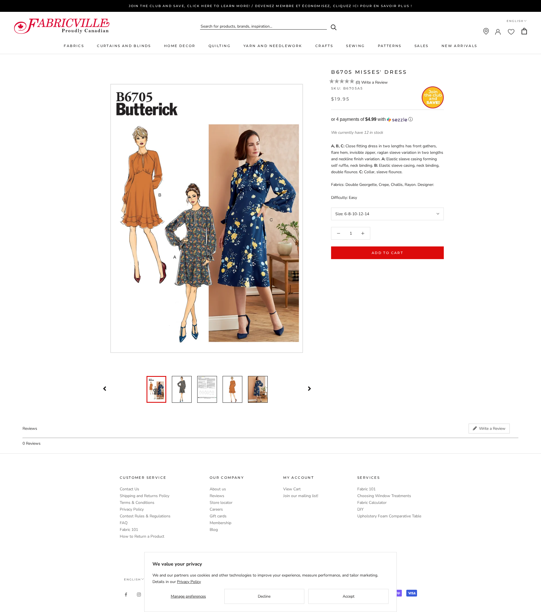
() (358, 82)
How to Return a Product (142, 536)
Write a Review (374, 82)
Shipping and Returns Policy (144, 495)
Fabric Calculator (372, 502)
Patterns (390, 46)
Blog (214, 529)
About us (218, 489)
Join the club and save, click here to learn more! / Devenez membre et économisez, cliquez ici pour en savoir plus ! (271, 6)
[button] (387, 120)
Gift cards (218, 516)
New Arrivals (459, 46)
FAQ (124, 523)
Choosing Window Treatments (384, 495)
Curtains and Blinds (124, 46)
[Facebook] (126, 594)
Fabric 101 (129, 529)
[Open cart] (524, 31)
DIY (360, 509)
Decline (264, 596)
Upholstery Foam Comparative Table (389, 516)
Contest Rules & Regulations (145, 516)
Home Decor (180, 46)
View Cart (292, 489)
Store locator (221, 502)
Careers (216, 509)
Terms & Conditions (137, 502)
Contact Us (129, 489)
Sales (421, 46)
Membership (220, 523)
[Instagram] (139, 594)
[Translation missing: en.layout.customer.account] (498, 31)
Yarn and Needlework (272, 46)
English (515, 21)
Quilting (219, 46)
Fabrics (74, 46)
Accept (348, 596)
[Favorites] (511, 31)
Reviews (217, 495)
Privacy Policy (132, 509)
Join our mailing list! (300, 495)
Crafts (324, 46)
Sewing (355, 46)
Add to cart (387, 253)
